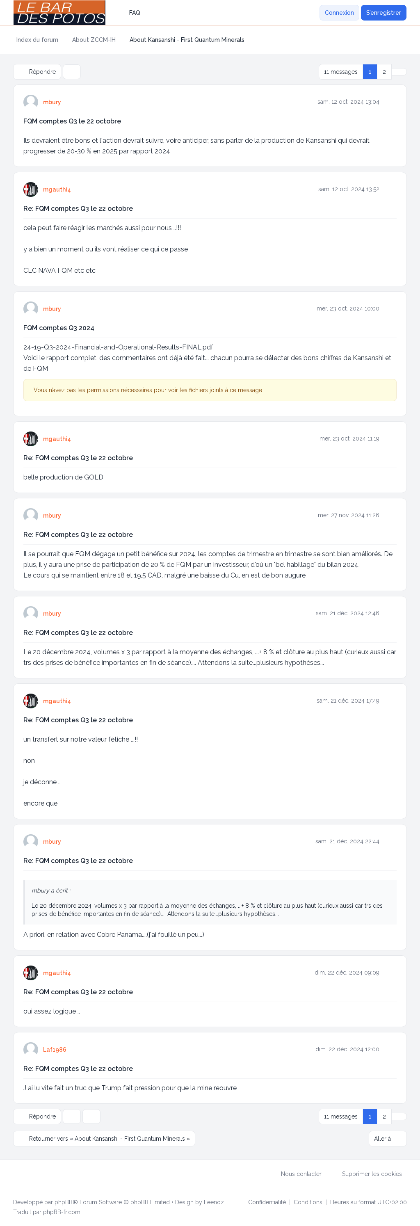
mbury (52, 102)
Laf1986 (54, 1049)
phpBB (64, 1202)
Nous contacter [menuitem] (301, 1174)
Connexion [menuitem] (339, 12)
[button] (399, 71)
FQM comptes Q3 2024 (58, 328)
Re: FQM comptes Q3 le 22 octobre (78, 208)
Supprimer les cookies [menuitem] (372, 1174)
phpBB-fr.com (61, 1212)
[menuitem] (314, 13)
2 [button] (384, 71)
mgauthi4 (57, 189)
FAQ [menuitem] (134, 12)
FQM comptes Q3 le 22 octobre (72, 121)
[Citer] (390, 102)
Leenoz (214, 1202)
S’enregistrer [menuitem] (383, 12)
